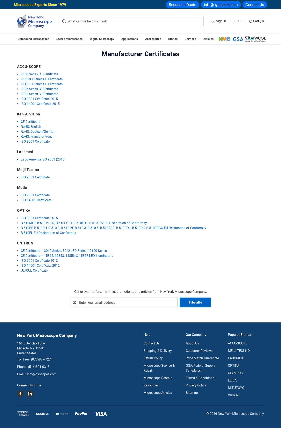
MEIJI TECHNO (239, 351)
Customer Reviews (199, 351)
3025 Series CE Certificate (39, 89)
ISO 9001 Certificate (35, 141)
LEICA (232, 380)
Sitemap (192, 393)
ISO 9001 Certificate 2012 (39, 261)
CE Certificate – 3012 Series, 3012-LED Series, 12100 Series (64, 251)
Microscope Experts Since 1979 (40, 4)
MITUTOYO (236, 388)
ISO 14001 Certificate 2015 (40, 104)
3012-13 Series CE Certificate (42, 84)
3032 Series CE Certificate (39, 94)
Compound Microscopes (33, 39)
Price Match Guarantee (202, 358)
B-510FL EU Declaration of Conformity (48, 233)
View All (233, 395)
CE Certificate (30, 122)
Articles (208, 39)
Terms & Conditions (200, 378)
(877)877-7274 (42, 359)
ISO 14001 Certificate (36, 200)
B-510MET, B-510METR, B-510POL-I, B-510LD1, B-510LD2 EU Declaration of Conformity (84, 223)
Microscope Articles (158, 393)
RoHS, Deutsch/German (38, 132)
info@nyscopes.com (221, 4)
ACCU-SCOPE (237, 343)
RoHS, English (31, 127)
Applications (129, 39)
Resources (151, 385)
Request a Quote (182, 4)
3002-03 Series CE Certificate (42, 79)
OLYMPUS (235, 373)
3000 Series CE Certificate (39, 74)
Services (190, 39)
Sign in (221, 21)
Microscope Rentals (158, 378)
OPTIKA (233, 366)
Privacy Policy (196, 385)
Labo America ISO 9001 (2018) (43, 159)
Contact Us (255, 4)
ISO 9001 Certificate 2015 (39, 99)
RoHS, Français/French (37, 136)
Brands (173, 39)
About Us (192, 343)
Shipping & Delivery (158, 351)
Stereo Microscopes (69, 39)
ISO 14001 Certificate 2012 (40, 266)
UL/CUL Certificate (34, 270)
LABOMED (235, 358)
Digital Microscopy (102, 39)
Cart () (258, 21)
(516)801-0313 (39, 367)
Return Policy (153, 358)
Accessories (153, 39)
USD (236, 21)
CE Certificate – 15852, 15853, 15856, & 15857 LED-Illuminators (67, 256)
